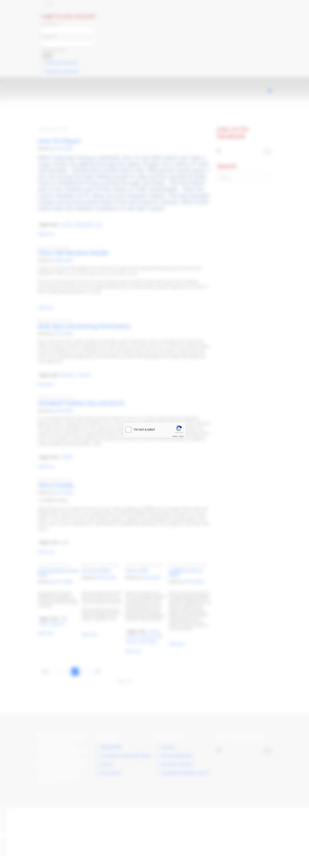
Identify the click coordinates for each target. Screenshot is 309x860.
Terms (181, 436)
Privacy (174, 436)
